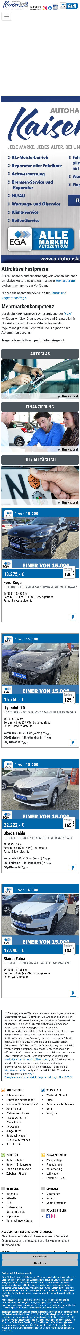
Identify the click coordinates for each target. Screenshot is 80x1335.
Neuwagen (12, 1126)
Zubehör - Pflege (16, 1173)
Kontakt (52, 1189)
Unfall (49, 1109)
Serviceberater (65, 280)
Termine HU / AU (56, 1178)
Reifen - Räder (14, 1160)
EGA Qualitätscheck (18, 1140)
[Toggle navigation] (6, 16)
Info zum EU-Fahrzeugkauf (22, 1104)
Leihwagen (52, 1173)
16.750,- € (14, 699)
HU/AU (50, 1100)
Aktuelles (11, 1198)
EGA (8, 1203)
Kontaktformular (56, 1203)
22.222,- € (14, 825)
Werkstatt (54, 1090)
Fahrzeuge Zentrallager (20, 1100)
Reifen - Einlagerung (18, 1164)
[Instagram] (53, 1216)
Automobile (14, 1090)
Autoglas (51, 1113)
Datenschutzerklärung (19, 1220)
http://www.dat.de (14, 1070)
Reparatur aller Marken (60, 1104)
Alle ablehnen (40, 1263)
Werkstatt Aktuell (56, 1095)
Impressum (28, 1327)
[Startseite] (15, 5)
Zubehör (12, 1155)
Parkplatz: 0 (13, 1144)
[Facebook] (48, 1216)
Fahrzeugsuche (15, 1095)
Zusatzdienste (56, 1155)
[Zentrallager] (36, 5)
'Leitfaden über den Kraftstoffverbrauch (26, 1059)
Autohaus (12, 1194)
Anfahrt (50, 1198)
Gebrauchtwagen (16, 1135)
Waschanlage (54, 1160)
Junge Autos (13, 1131)
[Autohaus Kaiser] (55, 5)
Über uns (12, 1189)
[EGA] (69, 5)
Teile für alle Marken (18, 1169)
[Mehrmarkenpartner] (50, 5)
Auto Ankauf (13, 1109)
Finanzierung (54, 1164)
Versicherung (54, 1169)
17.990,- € (14, 950)
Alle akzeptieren (40, 1256)
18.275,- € (14, 574)
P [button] (73, 617)
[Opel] (45, 5)
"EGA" (68, 313)
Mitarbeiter (53, 1194)
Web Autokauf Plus (17, 1113)
